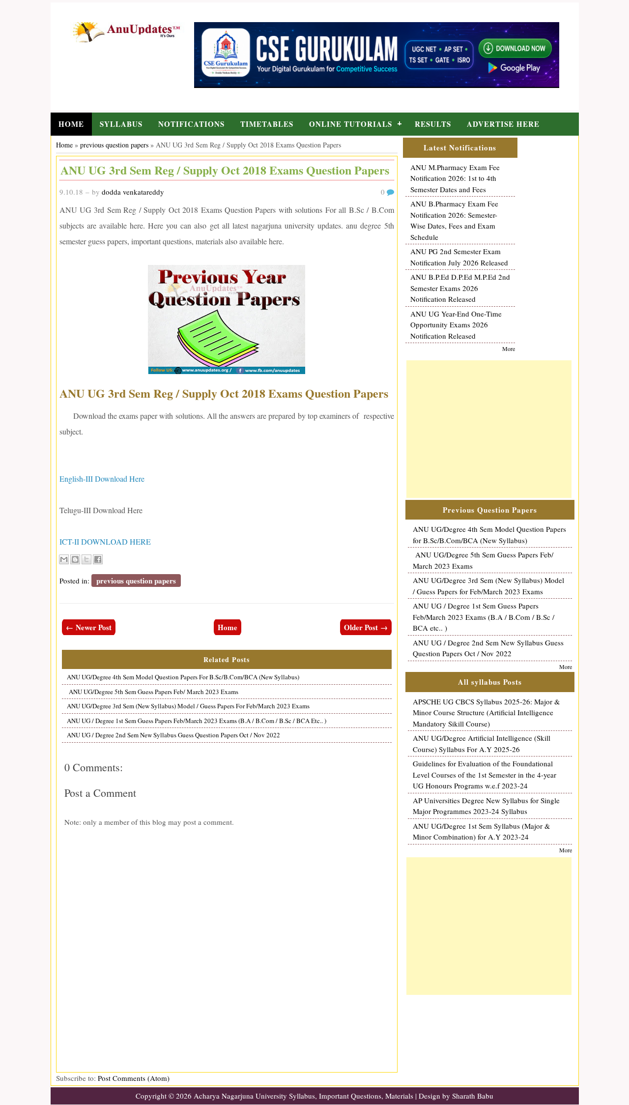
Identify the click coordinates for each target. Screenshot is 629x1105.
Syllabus (121, 123)
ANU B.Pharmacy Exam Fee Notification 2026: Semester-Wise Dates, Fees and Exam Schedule (454, 220)
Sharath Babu (472, 1096)
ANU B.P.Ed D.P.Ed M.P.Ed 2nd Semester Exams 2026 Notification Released (460, 288)
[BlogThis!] (75, 559)
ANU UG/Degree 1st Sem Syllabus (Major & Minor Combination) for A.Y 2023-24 (481, 831)
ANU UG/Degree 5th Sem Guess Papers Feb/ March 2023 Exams (152, 691)
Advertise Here (503, 123)
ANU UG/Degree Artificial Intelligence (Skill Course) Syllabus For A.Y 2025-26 (481, 743)
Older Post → (366, 627)
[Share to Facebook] (98, 559)
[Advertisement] (489, 429)
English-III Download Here (101, 478)
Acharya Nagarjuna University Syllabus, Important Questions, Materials (303, 1096)
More (508, 348)
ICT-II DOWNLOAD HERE (105, 541)
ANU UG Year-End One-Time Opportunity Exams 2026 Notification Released (456, 325)
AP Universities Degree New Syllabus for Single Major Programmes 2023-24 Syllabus (486, 805)
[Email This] (64, 559)
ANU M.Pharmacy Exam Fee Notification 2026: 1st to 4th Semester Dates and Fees (455, 178)
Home (71, 123)
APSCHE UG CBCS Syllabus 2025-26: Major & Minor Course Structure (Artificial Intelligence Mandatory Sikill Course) (486, 712)
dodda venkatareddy (133, 192)
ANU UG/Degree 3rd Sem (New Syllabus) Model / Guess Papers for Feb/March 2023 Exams (188, 705)
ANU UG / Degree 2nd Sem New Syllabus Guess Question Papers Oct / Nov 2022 (173, 734)
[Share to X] (86, 559)
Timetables (266, 123)
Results (433, 123)
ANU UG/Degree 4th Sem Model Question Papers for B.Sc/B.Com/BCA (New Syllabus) (183, 676)
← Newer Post (89, 627)
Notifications (191, 123)
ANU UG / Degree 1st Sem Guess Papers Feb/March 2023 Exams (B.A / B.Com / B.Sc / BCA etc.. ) (196, 720)
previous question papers (114, 144)
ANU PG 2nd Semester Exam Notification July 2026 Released (459, 256)
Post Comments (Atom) (134, 1078)
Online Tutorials (350, 123)
